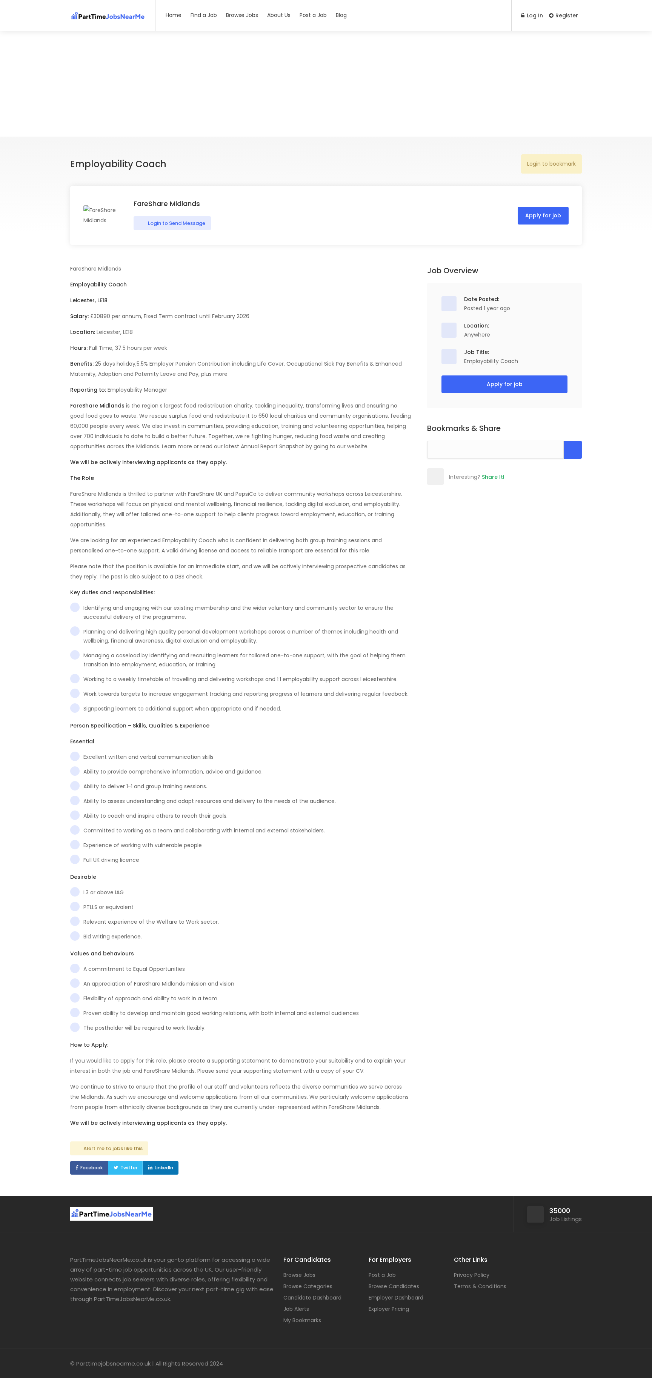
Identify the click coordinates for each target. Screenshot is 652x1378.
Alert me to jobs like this (113, 1148)
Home (173, 15)
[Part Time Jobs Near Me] (108, 13)
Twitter (128, 1167)
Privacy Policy (471, 1275)
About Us (279, 15)
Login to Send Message (176, 223)
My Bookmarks (302, 1320)
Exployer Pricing (389, 1309)
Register (566, 15)
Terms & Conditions (480, 1286)
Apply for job (543, 215)
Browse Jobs (242, 15)
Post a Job (313, 15)
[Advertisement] (326, 84)
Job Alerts (296, 1309)
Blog (341, 15)
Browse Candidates (394, 1286)
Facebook (91, 1167)
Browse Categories (307, 1286)
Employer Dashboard (396, 1297)
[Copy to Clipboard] (573, 450)
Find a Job (204, 15)
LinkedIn (164, 1167)
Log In (534, 15)
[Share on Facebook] (451, 476)
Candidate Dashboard (312, 1297)
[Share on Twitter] (468, 476)
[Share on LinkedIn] (485, 476)
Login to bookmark (551, 164)
